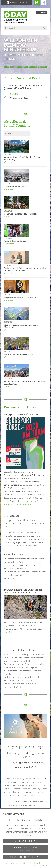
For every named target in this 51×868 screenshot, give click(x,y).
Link (43, 664)
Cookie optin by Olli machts (41, 866)
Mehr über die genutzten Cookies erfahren (25, 863)
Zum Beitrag (9, 632)
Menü (42, 12)
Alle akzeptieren (25, 840)
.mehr (14, 578)
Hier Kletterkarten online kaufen (25, 66)
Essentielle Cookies (21, 820)
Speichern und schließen (25, 857)
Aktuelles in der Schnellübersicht (17, 123)
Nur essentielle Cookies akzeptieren (25, 849)
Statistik (38, 820)
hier (7, 526)
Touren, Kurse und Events (23, 78)
